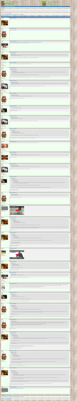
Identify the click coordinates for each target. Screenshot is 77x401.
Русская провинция (3, 62)
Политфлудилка (15, 14)
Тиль (2, 152)
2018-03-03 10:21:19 (14, 248)
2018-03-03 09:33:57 (14, 80)
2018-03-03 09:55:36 (14, 152)
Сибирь (2, 272)
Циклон (2, 28)
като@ (2, 292)
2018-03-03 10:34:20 (14, 292)
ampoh (2, 80)
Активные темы (3, 7)
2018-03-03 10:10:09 (14, 192)
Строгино (2, 248)
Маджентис (2, 141)
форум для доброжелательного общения (7, 14)
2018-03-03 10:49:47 (14, 319)
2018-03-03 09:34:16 (14, 93)
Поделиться (11, 28)
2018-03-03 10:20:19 (14, 232)
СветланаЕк (2, 283)
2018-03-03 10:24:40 (14, 261)
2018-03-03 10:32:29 (14, 283)
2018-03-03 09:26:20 (14, 28)
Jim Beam (2, 205)
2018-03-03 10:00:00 (14, 176)
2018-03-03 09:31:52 (14, 62)
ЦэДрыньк (2, 52)
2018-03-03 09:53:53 (14, 141)
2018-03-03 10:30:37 (14, 272)
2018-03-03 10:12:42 (14, 205)
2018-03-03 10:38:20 (14, 303)
